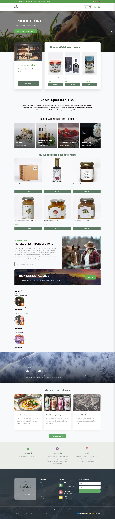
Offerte (44, 7)
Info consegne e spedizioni (40, 509)
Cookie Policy (78, 509)
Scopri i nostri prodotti (24, 31)
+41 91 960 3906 (68, 493)
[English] (95, 1)
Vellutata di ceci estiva (25, 415)
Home (29, 7)
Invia (89, 491)
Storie (58, 7)
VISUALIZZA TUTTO (57, 436)
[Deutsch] (97, 1)
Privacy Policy (68, 509)
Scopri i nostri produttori (25, 264)
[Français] (100, 1)
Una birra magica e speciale (55, 415)
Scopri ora (28, 83)
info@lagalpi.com (31, 1)
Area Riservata (32, 513)
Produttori (51, 7)
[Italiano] (93, 1)
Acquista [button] (55, 84)
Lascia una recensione (20, 295)
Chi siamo (65, 7)
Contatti (72, 7)
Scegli (90, 84)
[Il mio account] (94, 7)
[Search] (99, 7)
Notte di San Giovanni (83, 415)
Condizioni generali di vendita (56, 509)
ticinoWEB (44, 513)
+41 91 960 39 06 (20, 1)
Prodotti (36, 7)
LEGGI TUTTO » (21, 427)
